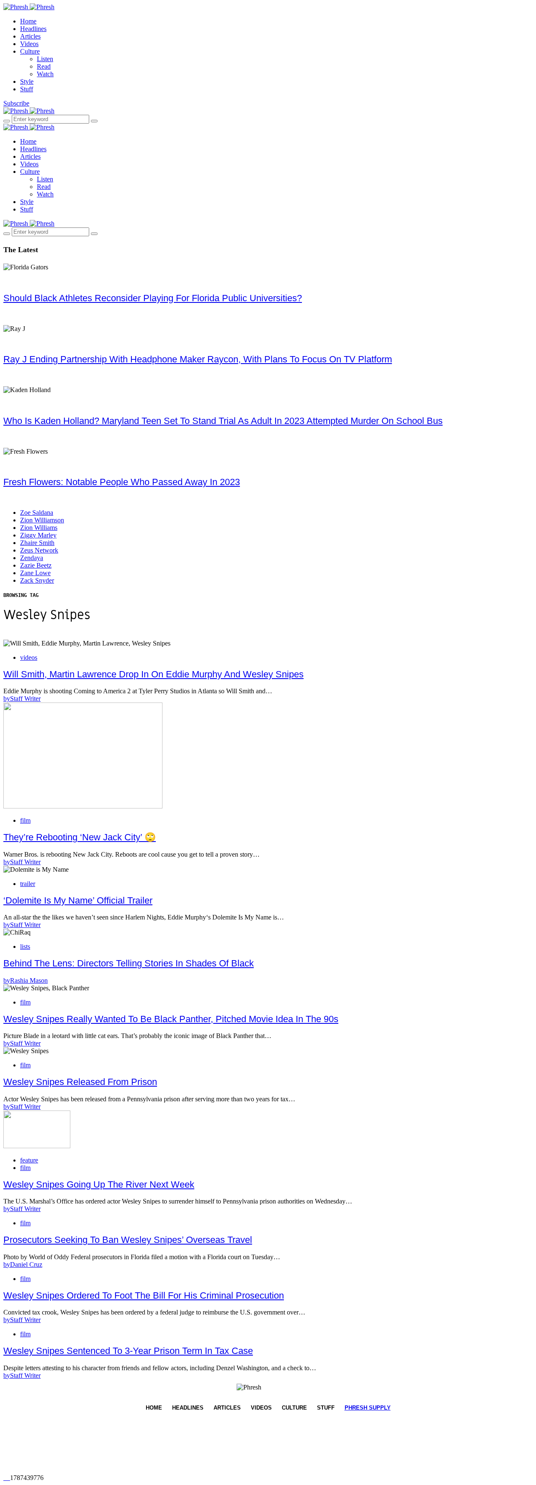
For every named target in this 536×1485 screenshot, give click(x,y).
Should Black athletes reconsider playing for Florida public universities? (152, 298)
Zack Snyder (37, 580)
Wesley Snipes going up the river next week (98, 1184)
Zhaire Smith (37, 542)
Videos (29, 43)
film (25, 820)
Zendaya (31, 557)
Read (44, 66)
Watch (45, 73)
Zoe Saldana (36, 512)
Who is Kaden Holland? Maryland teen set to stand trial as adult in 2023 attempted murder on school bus (223, 421)
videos (28, 657)
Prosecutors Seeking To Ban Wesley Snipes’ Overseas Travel (127, 1239)
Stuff (26, 89)
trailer (27, 883)
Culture (30, 51)
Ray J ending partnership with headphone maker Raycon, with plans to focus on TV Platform (197, 359)
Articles (30, 36)
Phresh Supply (368, 1408)
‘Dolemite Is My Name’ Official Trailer (77, 900)
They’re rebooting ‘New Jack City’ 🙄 (79, 837)
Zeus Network (39, 550)
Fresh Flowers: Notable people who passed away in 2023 (121, 482)
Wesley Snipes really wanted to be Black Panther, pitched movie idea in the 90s (170, 1019)
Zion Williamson (42, 520)
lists (25, 946)
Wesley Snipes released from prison (80, 1082)
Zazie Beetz (36, 565)
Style (27, 81)
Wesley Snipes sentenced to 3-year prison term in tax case (128, 1351)
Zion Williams (38, 527)
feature (29, 1160)
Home (28, 21)
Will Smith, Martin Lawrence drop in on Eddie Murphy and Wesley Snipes (153, 674)
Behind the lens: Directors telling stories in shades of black (128, 963)
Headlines (33, 28)
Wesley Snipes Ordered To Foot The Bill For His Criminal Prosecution (143, 1295)
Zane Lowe (35, 572)
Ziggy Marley (38, 535)
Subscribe (16, 103)
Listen (45, 58)
